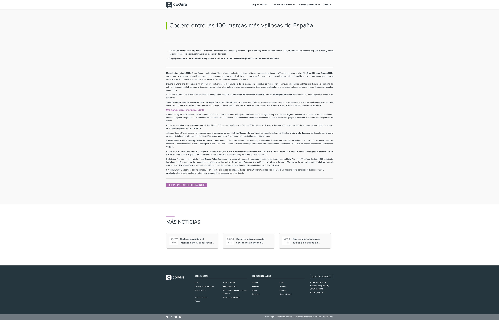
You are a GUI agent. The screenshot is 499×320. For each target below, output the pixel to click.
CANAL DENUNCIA (323, 277)
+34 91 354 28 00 (318, 293)
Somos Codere (229, 282)
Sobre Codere (201, 276)
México (254, 290)
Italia (281, 282)
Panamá (283, 290)
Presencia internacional (204, 286)
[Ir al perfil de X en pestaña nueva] (171, 317)
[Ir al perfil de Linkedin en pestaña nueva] (180, 317)
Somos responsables (231, 297)
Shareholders (200, 290)
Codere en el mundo (261, 276)
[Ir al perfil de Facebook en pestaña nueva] (167, 317)
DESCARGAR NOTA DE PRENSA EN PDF (187, 185)
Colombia (256, 294)
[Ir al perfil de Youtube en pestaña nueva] (176, 317)
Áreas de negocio (230, 286)
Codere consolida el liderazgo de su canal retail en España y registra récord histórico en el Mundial (196, 241)
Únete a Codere (201, 297)
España (255, 282)
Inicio (197, 282)
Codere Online (285, 294)
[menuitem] (270, 316)
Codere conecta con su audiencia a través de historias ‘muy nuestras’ (307, 241)
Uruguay (283, 286)
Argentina (255, 286)
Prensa (197, 301)
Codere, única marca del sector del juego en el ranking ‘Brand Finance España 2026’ (250, 241)
